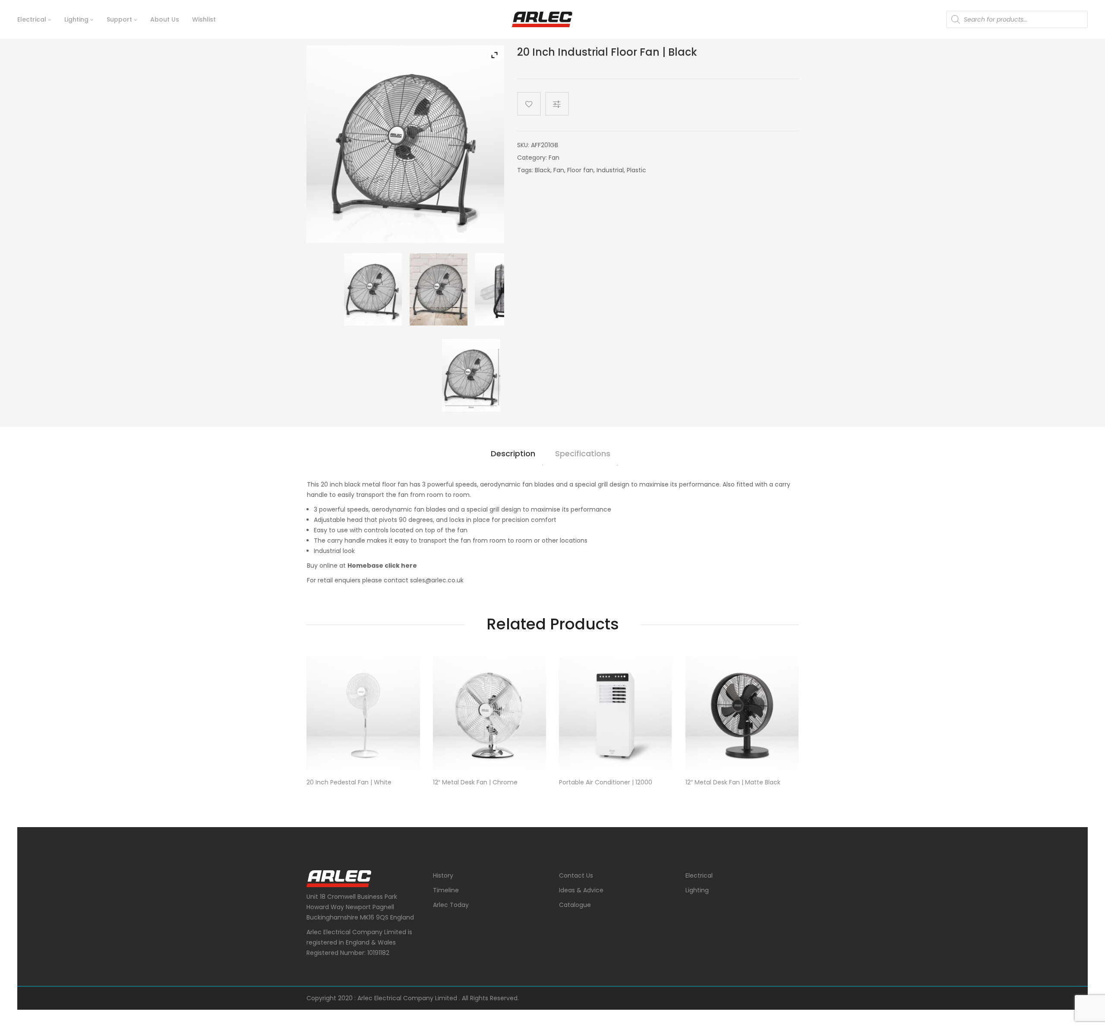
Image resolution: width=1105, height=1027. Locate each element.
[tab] (513, 457)
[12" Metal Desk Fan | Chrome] (489, 713)
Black (542, 170)
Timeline (446, 890)
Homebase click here (382, 565)
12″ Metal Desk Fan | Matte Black (732, 782)
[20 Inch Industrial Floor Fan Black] (373, 289)
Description (513, 454)
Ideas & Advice (581, 890)
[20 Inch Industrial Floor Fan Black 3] (438, 289)
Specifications (582, 454)
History (443, 875)
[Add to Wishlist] (529, 104)
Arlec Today (451, 905)
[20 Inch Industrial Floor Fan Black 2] (504, 289)
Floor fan (580, 170)
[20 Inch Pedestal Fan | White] (363, 713)
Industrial (610, 170)
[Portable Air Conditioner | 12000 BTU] (615, 713)
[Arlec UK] (542, 19)
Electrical (699, 875)
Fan (554, 157)
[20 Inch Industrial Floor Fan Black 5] (471, 375)
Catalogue (575, 905)
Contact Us (576, 875)
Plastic (636, 170)
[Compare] (560, 104)
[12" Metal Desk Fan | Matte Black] (742, 713)
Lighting (697, 890)
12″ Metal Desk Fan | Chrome (475, 782)
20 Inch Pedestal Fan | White (348, 782)
